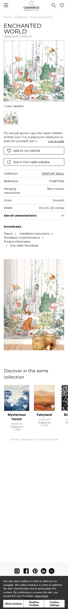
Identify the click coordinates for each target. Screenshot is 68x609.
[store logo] (34, 5)
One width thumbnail (24, 245)
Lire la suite (56, 141)
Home (8, 17)
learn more (41, 595)
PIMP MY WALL (53, 173)
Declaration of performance (22, 237)
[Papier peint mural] (51, 571)
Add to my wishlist (26, 151)
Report (8, 233)
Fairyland (44, 415)
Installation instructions (34, 233)
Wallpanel (21, 17)
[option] (11, 118)
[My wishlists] (62, 5)
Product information (17, 241)
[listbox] (34, 118)
